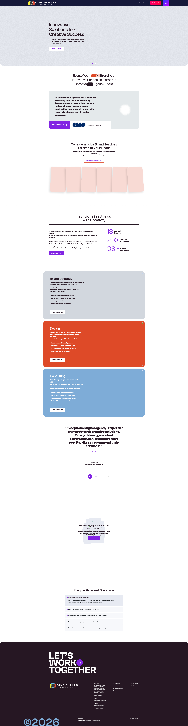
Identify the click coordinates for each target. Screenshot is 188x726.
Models (115, 691)
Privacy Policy (133, 718)
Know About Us (58, 125)
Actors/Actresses (118, 688)
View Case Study (58, 312)
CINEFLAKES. (82, 720)
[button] (92, 63)
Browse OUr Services (94, 160)
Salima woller (58, 179)
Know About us (56, 253)
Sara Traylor (74, 179)
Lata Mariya (135, 179)
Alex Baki (104, 179)
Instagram (134, 686)
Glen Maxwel (120, 179)
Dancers (115, 686)
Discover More (56, 48)
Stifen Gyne (89, 179)
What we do (94, 538)
